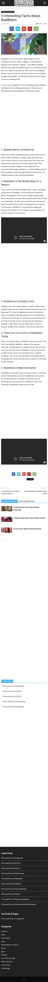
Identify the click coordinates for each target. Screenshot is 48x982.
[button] (45, 3)
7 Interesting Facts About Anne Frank (35, 492)
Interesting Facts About (14, 8)
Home (3, 8)
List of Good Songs (8, 958)
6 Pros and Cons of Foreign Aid (13, 686)
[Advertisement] (24, 120)
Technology (5, 968)
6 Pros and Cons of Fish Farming (13, 701)
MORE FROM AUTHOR (27, 501)
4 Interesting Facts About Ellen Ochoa (29, 518)
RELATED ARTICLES (9, 501)
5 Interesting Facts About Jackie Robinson (10, 492)
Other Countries (7, 961)
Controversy (5, 938)
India (3, 941)
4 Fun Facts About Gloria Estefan (27, 529)
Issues (3, 948)
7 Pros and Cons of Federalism (13, 707)
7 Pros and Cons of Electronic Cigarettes (15, 899)
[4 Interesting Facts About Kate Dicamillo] (6, 508)
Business (4, 931)
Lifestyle (4, 955)
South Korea (5, 965)
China (3, 935)
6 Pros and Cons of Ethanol (10, 894)
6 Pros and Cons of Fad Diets (11, 884)
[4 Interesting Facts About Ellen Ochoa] (6, 519)
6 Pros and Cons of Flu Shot (12, 691)
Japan (3, 951)
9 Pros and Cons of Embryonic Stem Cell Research (18, 904)
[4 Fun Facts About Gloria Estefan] (6, 530)
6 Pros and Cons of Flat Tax (12, 696)
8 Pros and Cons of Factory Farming (13, 889)
